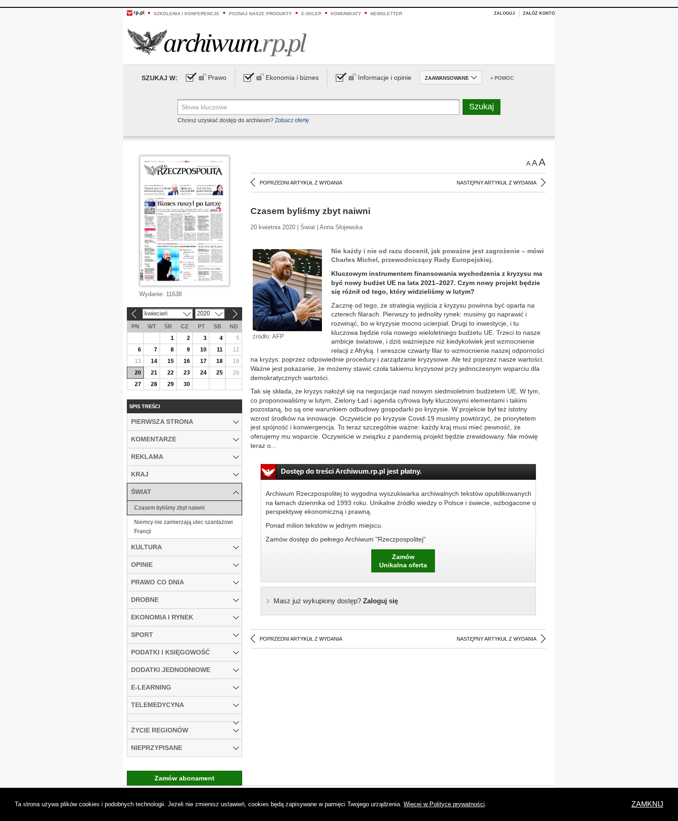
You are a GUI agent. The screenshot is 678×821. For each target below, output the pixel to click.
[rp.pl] (135, 12)
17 (203, 361)
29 (170, 384)
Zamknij (647, 804)
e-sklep (311, 13)
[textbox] (318, 107)
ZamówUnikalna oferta (403, 561)
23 (187, 372)
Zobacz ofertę (292, 120)
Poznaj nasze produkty (260, 13)
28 (154, 384)
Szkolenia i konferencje (187, 13)
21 (154, 372)
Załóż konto (539, 13)
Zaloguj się (336, 601)
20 (138, 372)
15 (170, 361)
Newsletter (386, 13)
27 (138, 384)
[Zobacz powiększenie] (287, 289)
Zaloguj (504, 13)
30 (187, 384)
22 (170, 372)
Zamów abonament (184, 778)
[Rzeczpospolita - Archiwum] (217, 42)
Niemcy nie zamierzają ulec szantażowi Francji (183, 527)
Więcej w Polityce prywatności (444, 804)
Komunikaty (346, 13)
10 (203, 349)
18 (219, 361)
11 (220, 349)
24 (203, 372)
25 (219, 372)
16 (187, 361)
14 (154, 361)
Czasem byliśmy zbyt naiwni (169, 508)
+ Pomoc (502, 78)
